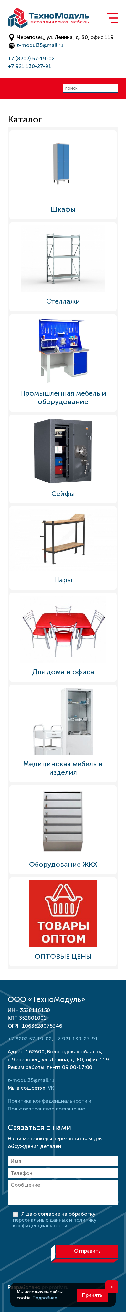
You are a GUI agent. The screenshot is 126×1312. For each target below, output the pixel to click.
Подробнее (45, 1297)
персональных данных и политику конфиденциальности (55, 1223)
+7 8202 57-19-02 (30, 1039)
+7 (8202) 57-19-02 (31, 58)
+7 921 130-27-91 (29, 66)
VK (51, 1088)
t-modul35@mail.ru (40, 45)
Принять (92, 1295)
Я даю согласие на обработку (55, 1220)
